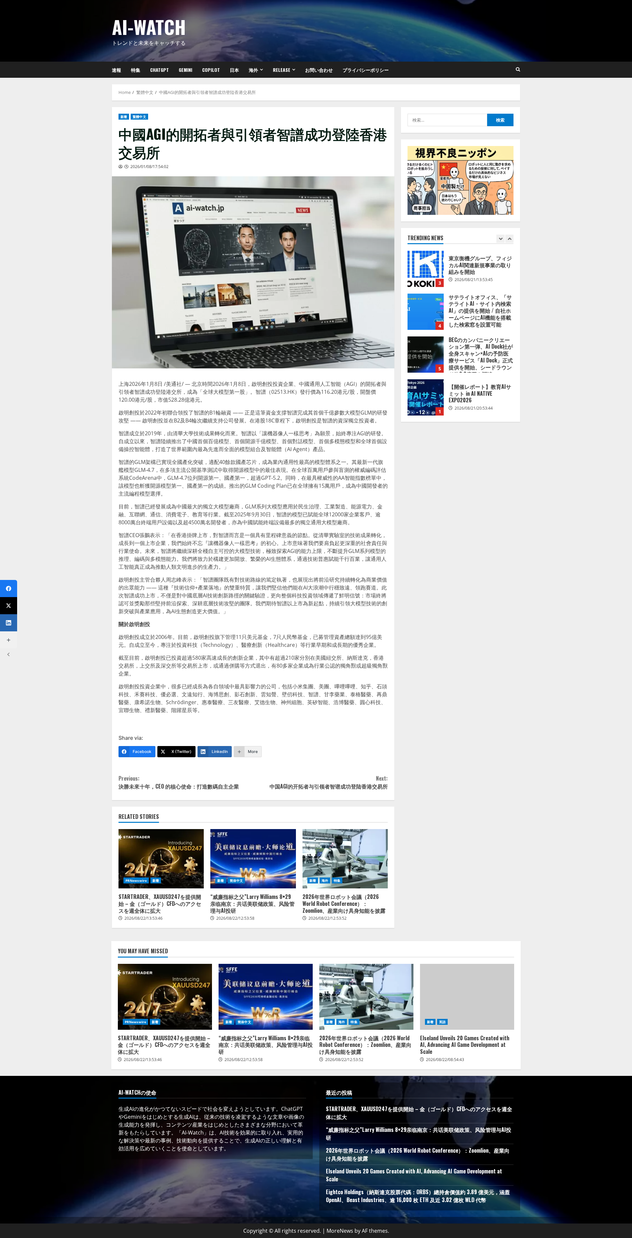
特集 (135, 69)
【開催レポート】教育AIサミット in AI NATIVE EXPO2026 (426, 397)
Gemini (185, 69)
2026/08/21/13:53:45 (474, 279)
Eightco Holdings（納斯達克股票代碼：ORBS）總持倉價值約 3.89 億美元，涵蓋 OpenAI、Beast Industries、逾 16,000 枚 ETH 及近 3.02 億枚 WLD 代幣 (418, 1196)
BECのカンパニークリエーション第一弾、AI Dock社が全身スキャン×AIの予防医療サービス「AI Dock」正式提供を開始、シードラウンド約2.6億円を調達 (426, 354)
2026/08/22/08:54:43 (445, 1059)
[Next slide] (509, 239)
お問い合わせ (319, 69)
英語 (442, 1022)
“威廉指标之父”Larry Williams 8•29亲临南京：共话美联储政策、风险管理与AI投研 (253, 858)
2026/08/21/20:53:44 (474, 408)
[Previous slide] (500, 239)
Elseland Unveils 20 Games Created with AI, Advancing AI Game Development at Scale (467, 997)
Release (281, 69)
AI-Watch (149, 26)
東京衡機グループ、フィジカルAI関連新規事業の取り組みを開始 (426, 269)
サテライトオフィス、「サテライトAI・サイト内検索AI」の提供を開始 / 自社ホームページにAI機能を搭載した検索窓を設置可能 (426, 312)
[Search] (518, 69)
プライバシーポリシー (366, 69)
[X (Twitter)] (8, 605)
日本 (234, 69)
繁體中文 (139, 116)
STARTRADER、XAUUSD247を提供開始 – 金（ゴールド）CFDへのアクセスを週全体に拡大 (161, 858)
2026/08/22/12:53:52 (327, 918)
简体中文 (236, 880)
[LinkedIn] (8, 622)
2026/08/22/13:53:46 (143, 918)
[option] (460, 272)
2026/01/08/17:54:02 (149, 166)
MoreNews (340, 1230)
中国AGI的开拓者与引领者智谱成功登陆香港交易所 (329, 782)
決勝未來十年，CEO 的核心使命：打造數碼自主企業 (178, 782)
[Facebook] (8, 588)
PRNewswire (136, 880)
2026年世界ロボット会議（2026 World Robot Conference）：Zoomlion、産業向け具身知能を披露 (345, 858)
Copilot (211, 69)
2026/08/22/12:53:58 (235, 918)
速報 (116, 69)
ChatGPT (159, 69)
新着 (123, 116)
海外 (253, 69)
